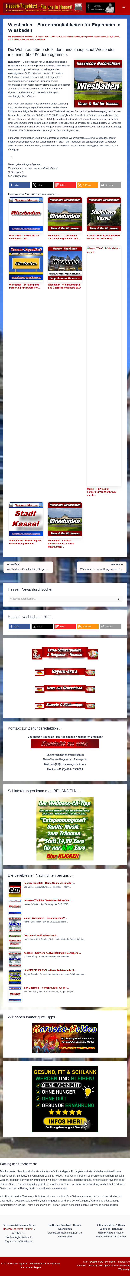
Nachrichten (13, 39)
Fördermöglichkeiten (70, 37)
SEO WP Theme (85, 1265)
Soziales (30, 39)
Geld (109, 37)
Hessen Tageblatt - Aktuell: (18, 1229)
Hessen (115, 37)
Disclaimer (110, 1261)
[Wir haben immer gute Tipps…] (65, 1038)
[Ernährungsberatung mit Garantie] (65, 1099)
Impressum (124, 1261)
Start (85, 1261)
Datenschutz (96, 1261)
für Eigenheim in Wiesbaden (93, 37)
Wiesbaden (40, 39)
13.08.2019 (55, 37)
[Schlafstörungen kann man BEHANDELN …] (65, 828)
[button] (19, 185)
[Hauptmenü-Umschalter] (123, 7)
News (22, 39)
